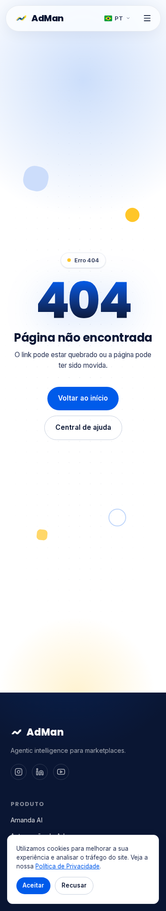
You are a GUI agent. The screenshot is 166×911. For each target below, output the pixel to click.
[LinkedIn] (40, 772)
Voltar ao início (83, 398)
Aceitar (33, 885)
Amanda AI (26, 820)
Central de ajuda (83, 427)
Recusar (74, 885)
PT (119, 18)
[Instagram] (19, 772)
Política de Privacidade (67, 866)
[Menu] (147, 18)
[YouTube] (61, 772)
